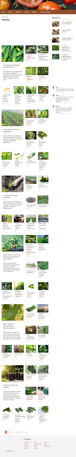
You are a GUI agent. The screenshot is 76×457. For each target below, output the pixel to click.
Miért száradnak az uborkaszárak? (31, 336)
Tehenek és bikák (37, 444)
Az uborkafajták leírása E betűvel (30, 293)
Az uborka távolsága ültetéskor (10, 196)
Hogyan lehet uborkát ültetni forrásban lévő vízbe (6, 98)
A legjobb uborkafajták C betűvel (6, 355)
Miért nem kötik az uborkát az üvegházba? (42, 247)
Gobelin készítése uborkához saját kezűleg (6, 226)
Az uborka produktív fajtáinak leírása (42, 293)
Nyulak (35, 446)
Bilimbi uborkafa (29, 354)
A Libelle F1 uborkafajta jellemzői (30, 397)
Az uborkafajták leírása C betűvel (42, 143)
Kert (3, 12)
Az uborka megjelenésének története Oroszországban (43, 57)
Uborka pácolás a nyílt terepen (43, 205)
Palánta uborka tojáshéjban (31, 271)
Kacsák (35, 448)
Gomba (26, 12)
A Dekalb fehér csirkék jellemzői (62, 102)
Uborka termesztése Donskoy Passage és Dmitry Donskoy (18, 99)
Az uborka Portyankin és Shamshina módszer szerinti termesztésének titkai (31, 249)
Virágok (17, 12)
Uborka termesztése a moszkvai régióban (43, 356)
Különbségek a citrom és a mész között (64, 113)
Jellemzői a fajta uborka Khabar (42, 397)
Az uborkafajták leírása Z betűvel (30, 143)
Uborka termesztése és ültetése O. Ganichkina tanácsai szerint (43, 165)
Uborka (4, 60)
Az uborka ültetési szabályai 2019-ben (31, 57)
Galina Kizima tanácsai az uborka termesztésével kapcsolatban (12, 257)
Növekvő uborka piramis (43, 185)
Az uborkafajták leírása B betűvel (6, 163)
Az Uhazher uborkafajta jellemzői (6, 416)
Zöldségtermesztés (5, 16)
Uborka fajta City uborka (42, 336)
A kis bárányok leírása (60, 91)
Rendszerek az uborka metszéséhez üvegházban (18, 293)
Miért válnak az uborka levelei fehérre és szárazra (43, 377)
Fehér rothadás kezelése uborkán (31, 376)
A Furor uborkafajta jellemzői (30, 416)
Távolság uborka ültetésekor (30, 77)
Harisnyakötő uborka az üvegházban (11, 130)
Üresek (34, 12)
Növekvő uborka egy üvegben (10, 386)
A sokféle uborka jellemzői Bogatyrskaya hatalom (43, 418)
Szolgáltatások (45, 12)
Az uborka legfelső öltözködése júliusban (42, 316)
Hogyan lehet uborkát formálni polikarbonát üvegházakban (31, 98)
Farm (10, 12)
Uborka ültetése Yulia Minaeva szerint (19, 163)
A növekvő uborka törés (42, 77)
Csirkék (35, 442)
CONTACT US (10, 451)
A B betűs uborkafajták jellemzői (42, 120)
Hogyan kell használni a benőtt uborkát (42, 97)
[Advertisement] (25, 32)
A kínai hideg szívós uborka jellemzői (30, 315)
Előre (25, 432)
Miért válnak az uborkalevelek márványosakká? (9, 326)
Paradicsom (26, 442)
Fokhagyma (26, 446)
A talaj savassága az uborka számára (18, 226)
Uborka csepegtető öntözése (30, 186)
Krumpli (26, 448)
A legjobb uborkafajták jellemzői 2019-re (11, 66)
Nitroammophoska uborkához (32, 205)
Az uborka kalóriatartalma (31, 161)
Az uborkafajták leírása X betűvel (30, 121)
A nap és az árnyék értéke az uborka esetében (42, 273)
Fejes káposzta (47, 446)
